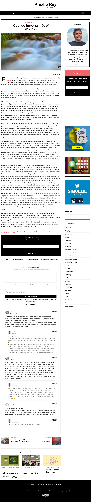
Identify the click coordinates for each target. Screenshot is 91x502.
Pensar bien (68, 287)
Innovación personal (71, 249)
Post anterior (14, 437)
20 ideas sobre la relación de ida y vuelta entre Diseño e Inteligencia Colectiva (52, 471)
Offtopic (67, 281)
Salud (66, 296)
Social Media (69, 300)
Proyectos (43, 13)
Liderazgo (68, 268)
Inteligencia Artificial (71, 259)
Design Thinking (31, 259)
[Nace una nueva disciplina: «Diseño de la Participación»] (31, 465)
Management (28, 470)
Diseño (43, 17)
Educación (9, 467)
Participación (43, 259)
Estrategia (68, 243)
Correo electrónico (31, 284)
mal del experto (37, 259)
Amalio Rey (45, 4)
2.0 (13, 259)
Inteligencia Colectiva (54, 467)
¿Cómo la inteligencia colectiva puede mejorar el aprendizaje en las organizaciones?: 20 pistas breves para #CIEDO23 (10, 474)
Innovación (68, 246)
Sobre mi (76, 13)
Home (34, 17)
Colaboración (17, 259)
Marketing (68, 275)
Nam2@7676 (25, 229)
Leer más (77, 64)
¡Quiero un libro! (17, 13)
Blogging (67, 231)
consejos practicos (24, 259)
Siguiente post (48, 437)
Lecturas (67, 265)
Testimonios (52, 13)
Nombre (14, 284)
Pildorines (68, 290)
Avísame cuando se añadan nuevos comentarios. (15, 292)
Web (48, 284)
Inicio (8, 13)
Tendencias (68, 303)
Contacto (69, 13)
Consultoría (38, 17)
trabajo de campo (54, 259)
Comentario (8, 271)
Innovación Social (70, 256)
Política (34, 470)
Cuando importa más (30, 27)
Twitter (50, 231)
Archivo (61, 13)
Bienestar (68, 227)
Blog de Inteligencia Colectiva (10, 232)
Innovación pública (70, 253)
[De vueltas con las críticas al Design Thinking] (56, 441)
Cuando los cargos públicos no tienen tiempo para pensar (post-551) (20, 441)
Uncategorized (69, 306)
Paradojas (68, 284)
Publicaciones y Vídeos (31, 13)
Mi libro (67, 278)
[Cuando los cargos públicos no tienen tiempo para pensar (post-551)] (5, 440)
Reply (54, 311)
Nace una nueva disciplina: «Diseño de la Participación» (31, 472)
